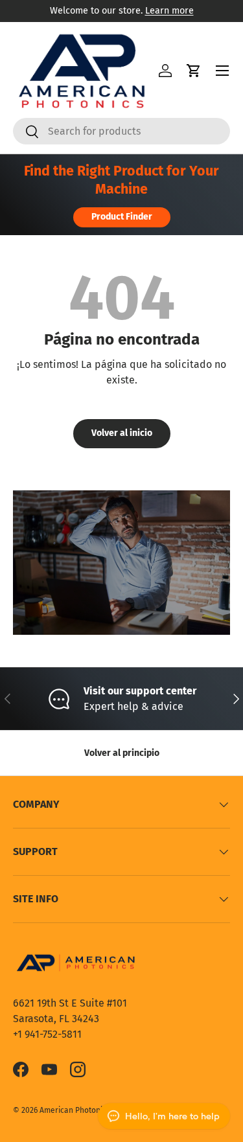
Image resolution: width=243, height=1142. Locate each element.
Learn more (169, 10)
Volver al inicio (121, 433)
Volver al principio (121, 753)
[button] (193, 70)
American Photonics (75, 1110)
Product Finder (121, 216)
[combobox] (121, 131)
